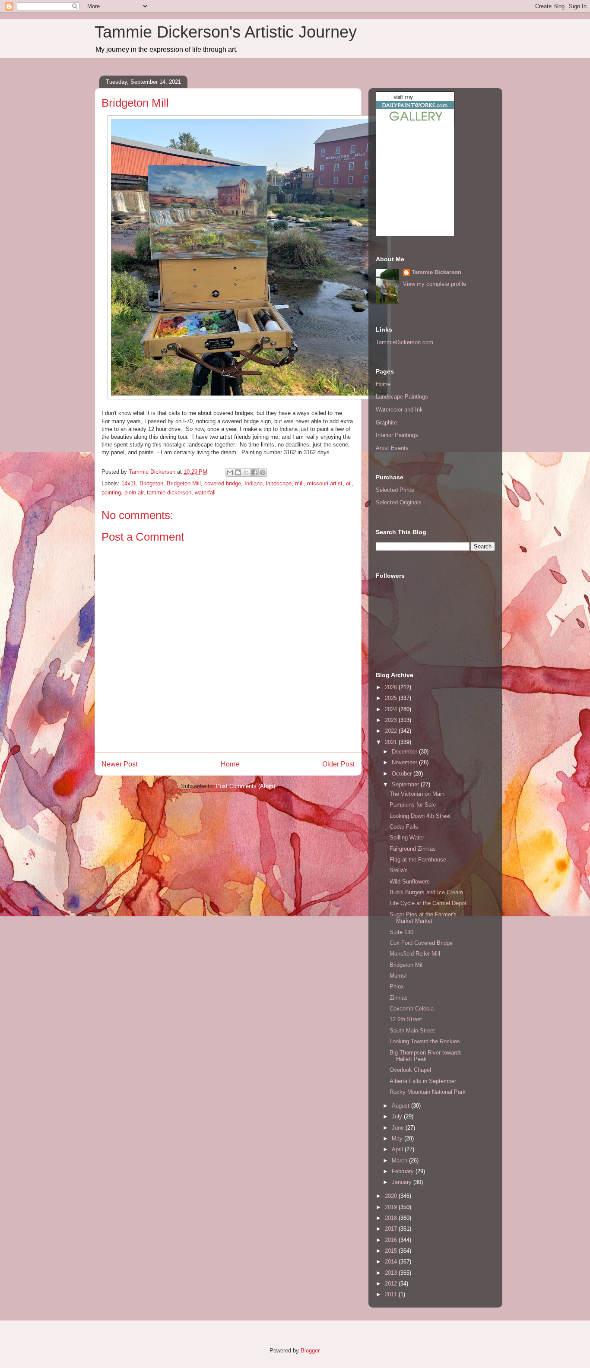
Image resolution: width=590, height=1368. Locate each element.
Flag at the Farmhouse (418, 859)
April (398, 1149)
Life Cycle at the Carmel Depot (428, 903)
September (406, 784)
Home (230, 764)
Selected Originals (399, 502)
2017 (392, 1229)
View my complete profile (434, 284)
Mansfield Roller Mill (415, 953)
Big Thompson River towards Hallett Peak (426, 1056)
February (404, 1171)
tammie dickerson (169, 492)
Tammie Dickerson (436, 272)
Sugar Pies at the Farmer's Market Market (423, 918)
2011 (392, 1294)
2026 (392, 687)
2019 (392, 1207)
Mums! (398, 975)
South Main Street (412, 1030)
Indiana (253, 483)
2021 (392, 742)
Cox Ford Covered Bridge (421, 943)
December (405, 751)
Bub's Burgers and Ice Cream (426, 892)
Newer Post (119, 764)
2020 (392, 1196)
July (398, 1116)
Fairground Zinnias (413, 849)
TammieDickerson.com (404, 342)
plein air (133, 492)
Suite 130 (401, 932)
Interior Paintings (397, 435)
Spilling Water (407, 837)
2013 (392, 1273)
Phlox (397, 986)
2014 (392, 1261)
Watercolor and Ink (399, 409)
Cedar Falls (404, 826)
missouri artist (325, 483)
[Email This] (229, 472)
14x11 (128, 483)
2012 (392, 1283)
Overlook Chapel (410, 1070)
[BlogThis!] (238, 472)
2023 (392, 720)
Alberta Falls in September (423, 1081)
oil (349, 483)
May (398, 1138)
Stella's (399, 870)
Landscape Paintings (402, 396)
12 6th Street (406, 1019)
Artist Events (392, 448)
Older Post (338, 764)
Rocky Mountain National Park (428, 1092)
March (400, 1160)
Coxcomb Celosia (412, 1008)
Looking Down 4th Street (420, 816)
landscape (279, 483)
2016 (392, 1240)
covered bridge (222, 483)
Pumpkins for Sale (413, 804)
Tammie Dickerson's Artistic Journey (226, 32)
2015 (392, 1251)
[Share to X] (246, 472)
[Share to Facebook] (254, 472)
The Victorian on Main (417, 794)
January (402, 1182)
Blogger (310, 1350)
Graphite (386, 422)
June (399, 1127)
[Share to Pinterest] (262, 472)
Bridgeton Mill (184, 483)
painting (111, 492)
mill (299, 483)
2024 (392, 709)
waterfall (205, 492)
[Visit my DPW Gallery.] (415, 123)
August (401, 1105)
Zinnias (399, 997)
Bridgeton (151, 483)
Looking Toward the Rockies (425, 1041)
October (402, 773)
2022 (392, 731)
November (405, 762)
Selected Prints (395, 490)
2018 (392, 1218)
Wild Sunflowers (410, 881)
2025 (392, 698)
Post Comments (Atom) (245, 786)
